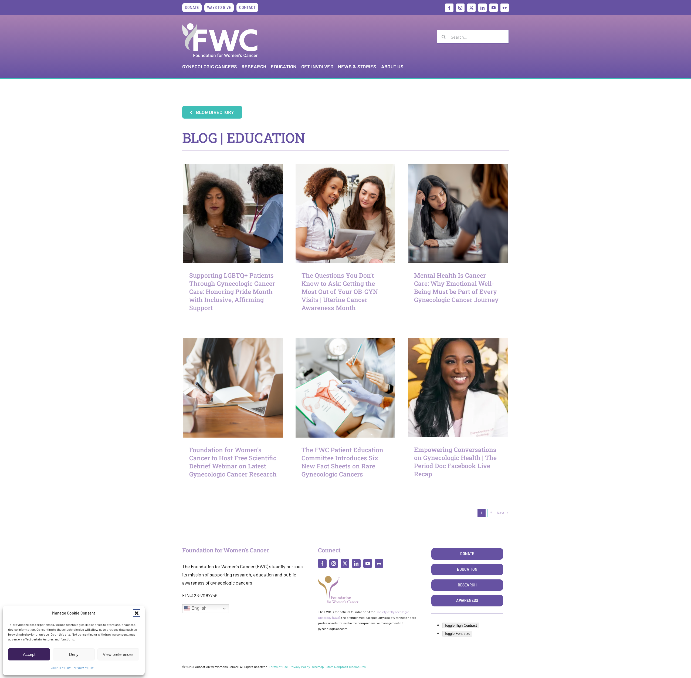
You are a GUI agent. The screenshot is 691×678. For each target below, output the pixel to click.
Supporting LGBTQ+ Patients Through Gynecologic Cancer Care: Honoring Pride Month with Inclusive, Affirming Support (232, 291)
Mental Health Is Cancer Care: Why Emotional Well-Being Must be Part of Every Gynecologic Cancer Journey (456, 287)
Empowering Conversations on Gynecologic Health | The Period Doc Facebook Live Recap (455, 461)
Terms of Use (278, 667)
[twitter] (471, 8)
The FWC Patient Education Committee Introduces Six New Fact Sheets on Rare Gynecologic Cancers (342, 462)
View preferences (118, 654)
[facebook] (449, 8)
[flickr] (504, 8)
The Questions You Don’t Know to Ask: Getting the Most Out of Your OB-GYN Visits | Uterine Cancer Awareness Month (340, 291)
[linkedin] (482, 8)
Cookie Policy (60, 667)
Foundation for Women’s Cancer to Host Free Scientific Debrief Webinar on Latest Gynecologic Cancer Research (233, 462)
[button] (136, 613)
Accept (29, 654)
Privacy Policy (83, 667)
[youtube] (493, 8)
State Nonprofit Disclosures (346, 667)
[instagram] (460, 8)
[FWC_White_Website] (220, 25)
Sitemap (318, 667)
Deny (74, 654)
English (198, 608)
